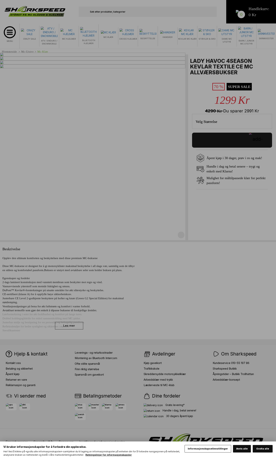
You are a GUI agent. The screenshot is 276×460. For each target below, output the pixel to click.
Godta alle (262, 448)
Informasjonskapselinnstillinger (208, 448)
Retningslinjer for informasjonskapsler (108, 454)
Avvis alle (242, 448)
